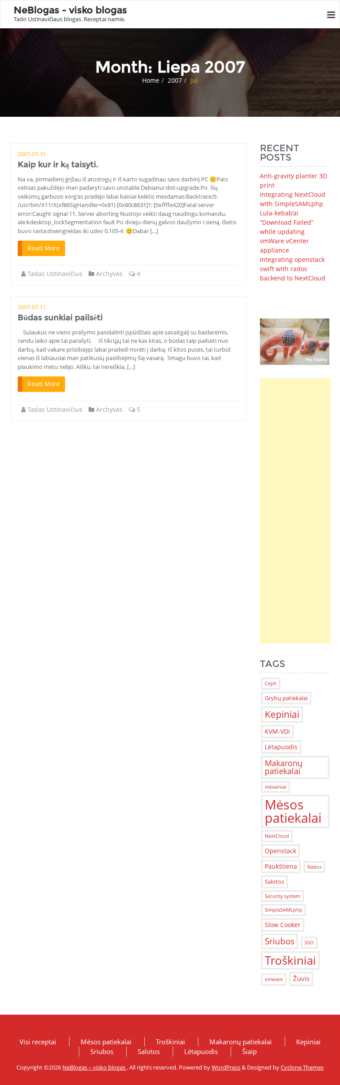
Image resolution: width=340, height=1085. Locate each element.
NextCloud (277, 836)
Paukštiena (281, 866)
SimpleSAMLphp (283, 910)
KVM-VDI (277, 731)
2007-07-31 (32, 154)
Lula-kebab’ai (279, 213)
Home (150, 80)
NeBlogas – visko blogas (94, 1067)
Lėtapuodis (281, 747)
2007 (175, 80)
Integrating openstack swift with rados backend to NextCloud (292, 268)
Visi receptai (37, 1041)
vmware (274, 979)
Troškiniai (290, 960)
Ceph (271, 683)
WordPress (226, 1067)
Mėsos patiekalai (293, 811)
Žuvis (301, 978)
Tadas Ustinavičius (54, 273)
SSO (309, 942)
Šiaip (249, 1051)
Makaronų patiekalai (283, 767)
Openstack (280, 851)
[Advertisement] (295, 511)
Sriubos (279, 941)
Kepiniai (282, 714)
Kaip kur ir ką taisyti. (58, 164)
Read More (43, 248)
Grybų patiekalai (286, 698)
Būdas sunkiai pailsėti (60, 317)
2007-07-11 (32, 307)
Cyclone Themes (302, 1067)
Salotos (274, 882)
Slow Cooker (283, 924)
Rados (314, 867)
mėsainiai (275, 787)
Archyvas (109, 273)
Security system (282, 896)
